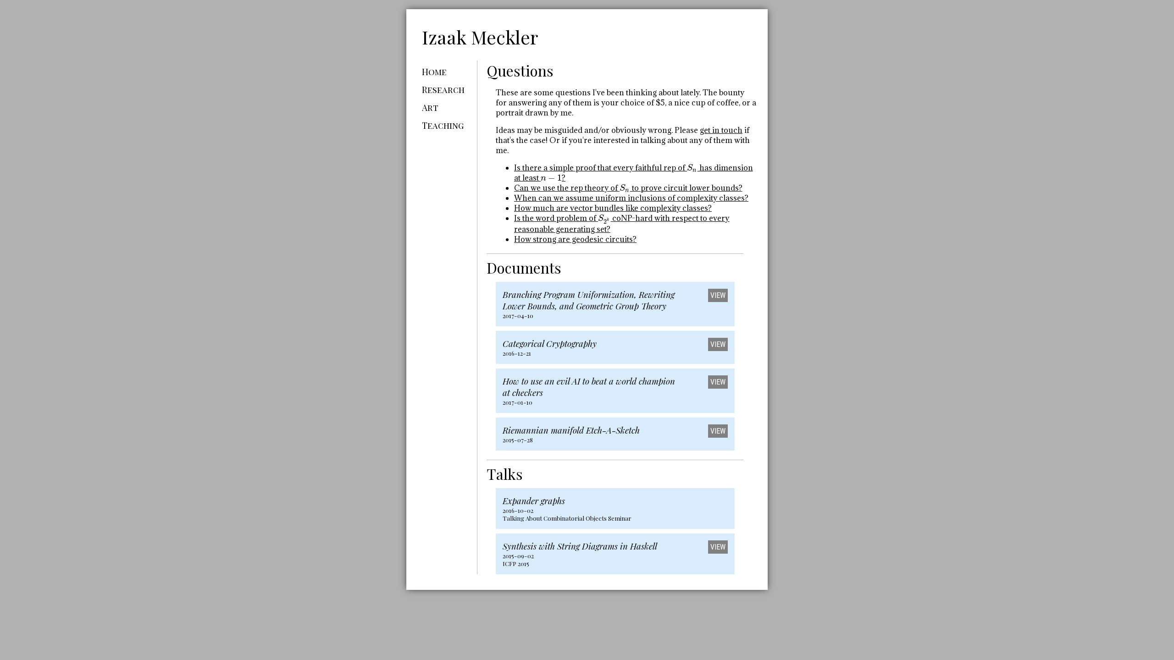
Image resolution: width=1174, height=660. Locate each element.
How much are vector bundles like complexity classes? (613, 208)
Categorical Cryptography (550, 343)
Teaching (443, 125)
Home (434, 71)
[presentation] (692, 168)
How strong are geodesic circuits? (575, 239)
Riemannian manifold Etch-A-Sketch (571, 430)
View (717, 295)
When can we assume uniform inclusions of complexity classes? (631, 198)
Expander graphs (534, 500)
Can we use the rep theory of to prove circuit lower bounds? (628, 188)
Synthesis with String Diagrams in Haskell (580, 546)
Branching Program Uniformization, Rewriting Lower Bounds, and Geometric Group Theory (589, 300)
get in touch (721, 130)
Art (430, 107)
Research (443, 89)
